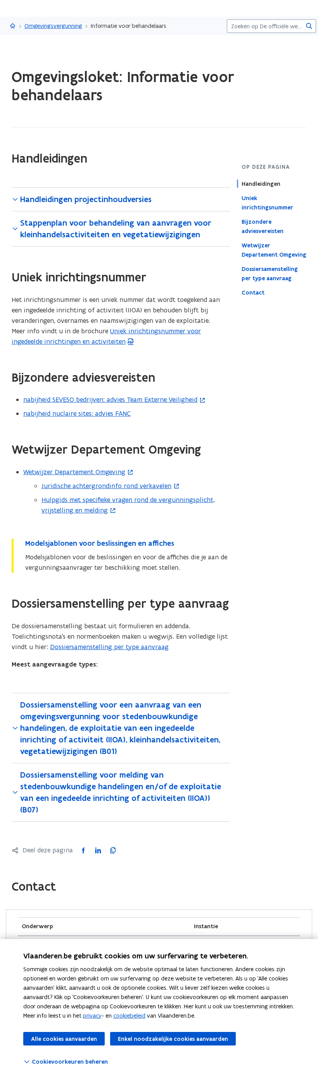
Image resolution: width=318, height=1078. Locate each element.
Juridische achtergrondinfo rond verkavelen (106, 486)
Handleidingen (261, 184)
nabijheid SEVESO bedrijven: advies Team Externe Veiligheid (110, 399)
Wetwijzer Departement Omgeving (274, 250)
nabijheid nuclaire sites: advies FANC (77, 413)
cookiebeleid (129, 1015)
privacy (92, 1015)
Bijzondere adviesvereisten (262, 226)
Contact (253, 292)
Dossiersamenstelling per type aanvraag (270, 273)
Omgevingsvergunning (53, 25)
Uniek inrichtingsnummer (267, 202)
